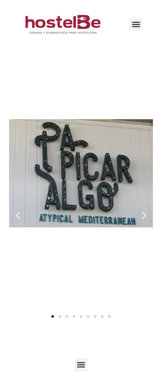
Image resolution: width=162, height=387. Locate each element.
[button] (135, 24)
